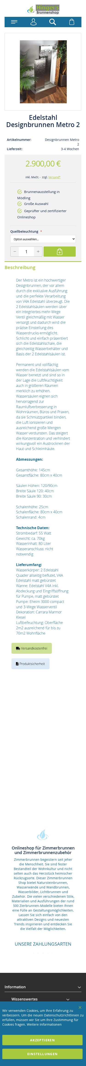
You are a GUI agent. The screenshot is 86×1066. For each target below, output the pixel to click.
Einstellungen (42, 1054)
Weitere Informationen (44, 1024)
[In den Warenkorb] (60, 251)
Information (15, 986)
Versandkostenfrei (33, 648)
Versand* (54, 177)
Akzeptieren (42, 1040)
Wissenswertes (24, 999)
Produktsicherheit (32, 664)
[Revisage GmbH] (43, 10)
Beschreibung (20, 267)
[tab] (43, 987)
